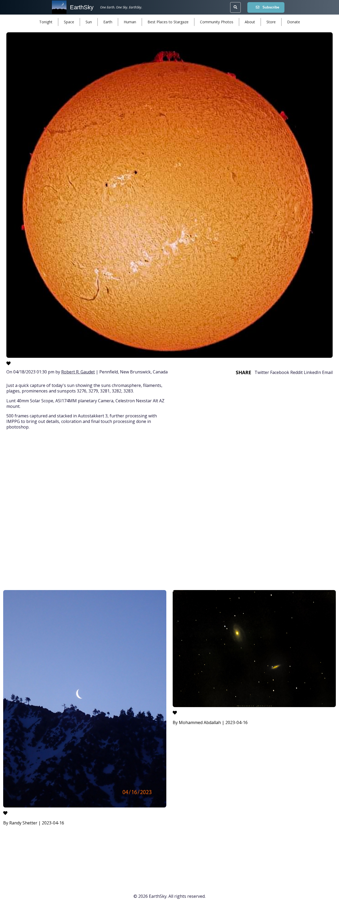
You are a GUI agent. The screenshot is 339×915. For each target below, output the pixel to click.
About (250, 21)
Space (69, 21)
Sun (89, 21)
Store (271, 21)
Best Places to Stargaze (168, 21)
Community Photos (216, 21)
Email (327, 372)
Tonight (45, 21)
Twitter (262, 372)
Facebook (279, 372)
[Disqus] (169, 511)
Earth (107, 21)
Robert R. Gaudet (78, 372)
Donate (293, 21)
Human (130, 21)
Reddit (296, 372)
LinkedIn (312, 372)
